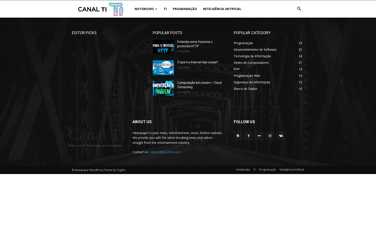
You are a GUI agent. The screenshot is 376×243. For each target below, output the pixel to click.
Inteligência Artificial (222, 9)
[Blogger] (238, 136)
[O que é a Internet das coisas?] (163, 67)
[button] (299, 9)
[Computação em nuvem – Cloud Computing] (163, 88)
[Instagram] (270, 136)
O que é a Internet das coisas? (197, 62)
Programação (185, 9)
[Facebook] (248, 136)
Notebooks (144, 9)
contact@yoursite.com (165, 152)
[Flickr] (259, 136)
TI (165, 9)
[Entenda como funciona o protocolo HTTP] (163, 47)
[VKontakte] (281, 136)
